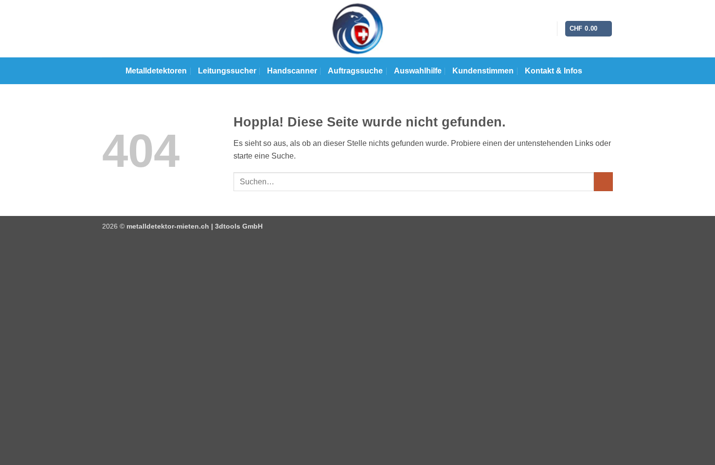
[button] (588, 29)
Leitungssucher (227, 71)
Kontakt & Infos (553, 71)
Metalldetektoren (156, 71)
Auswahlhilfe (418, 71)
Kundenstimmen (483, 71)
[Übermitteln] (603, 181)
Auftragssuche (355, 71)
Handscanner (292, 71)
